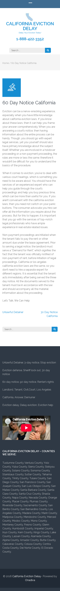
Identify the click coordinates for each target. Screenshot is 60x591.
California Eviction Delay (30, 26)
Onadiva (30, 580)
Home (5, 63)
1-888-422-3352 (30, 39)
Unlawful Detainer (12, 312)
